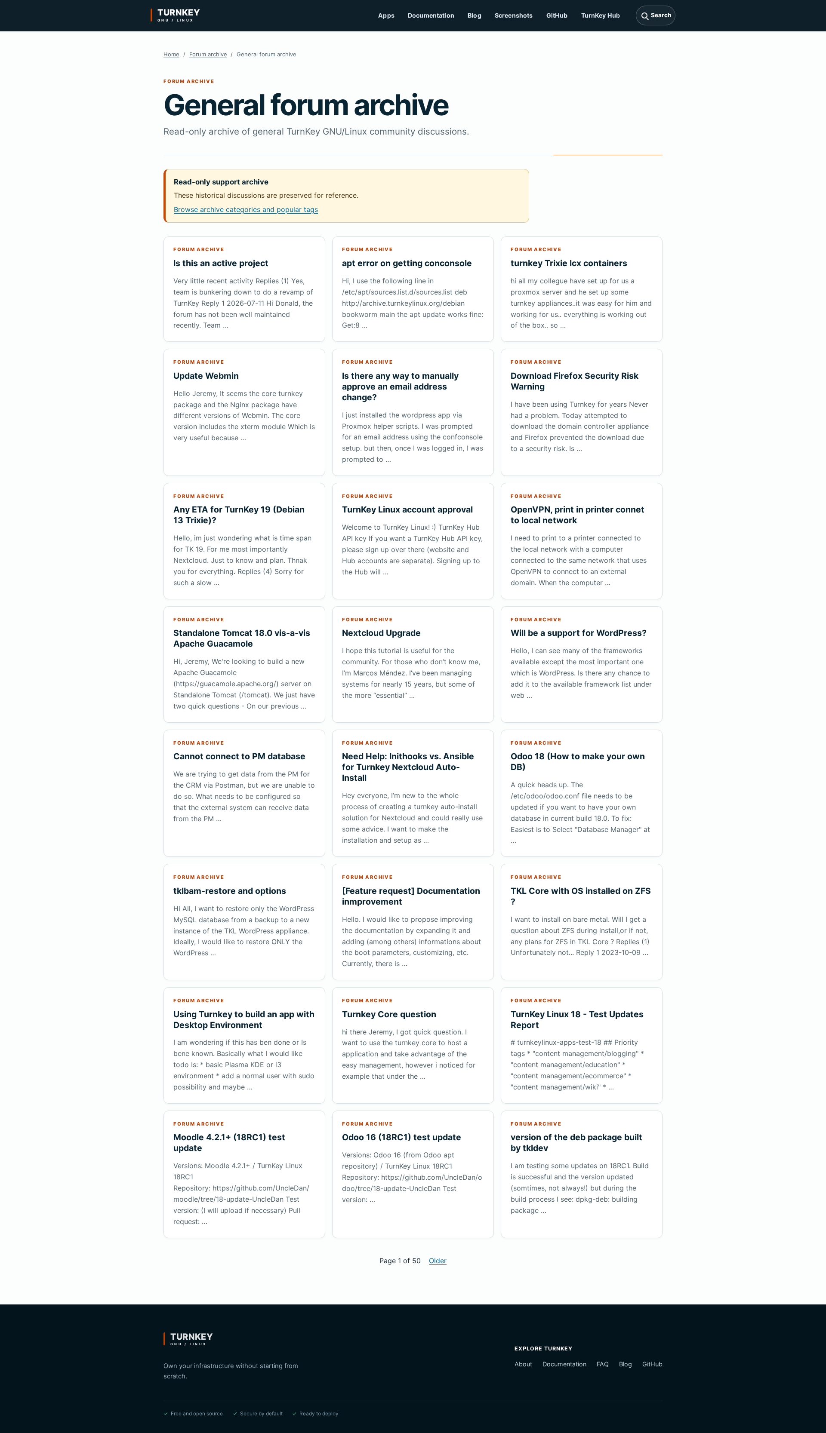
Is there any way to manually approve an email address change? (400, 386)
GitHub (557, 15)
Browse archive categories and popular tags (246, 209)
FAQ (603, 1364)
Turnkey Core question (389, 1014)
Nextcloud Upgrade (381, 633)
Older (438, 1260)
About (523, 1364)
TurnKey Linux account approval (407, 509)
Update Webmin (206, 376)
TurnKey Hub (600, 15)
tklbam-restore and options (229, 891)
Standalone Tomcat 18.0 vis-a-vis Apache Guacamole (241, 638)
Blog (474, 15)
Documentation (431, 15)
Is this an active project (220, 263)
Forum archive (208, 54)
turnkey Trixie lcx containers (569, 263)
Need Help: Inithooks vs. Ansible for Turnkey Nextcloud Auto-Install (408, 767)
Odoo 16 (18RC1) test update (401, 1137)
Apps (386, 15)
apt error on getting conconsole (407, 263)
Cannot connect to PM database (239, 756)
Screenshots (514, 15)
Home (171, 54)
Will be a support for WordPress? (579, 633)
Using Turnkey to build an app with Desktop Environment (243, 1019)
